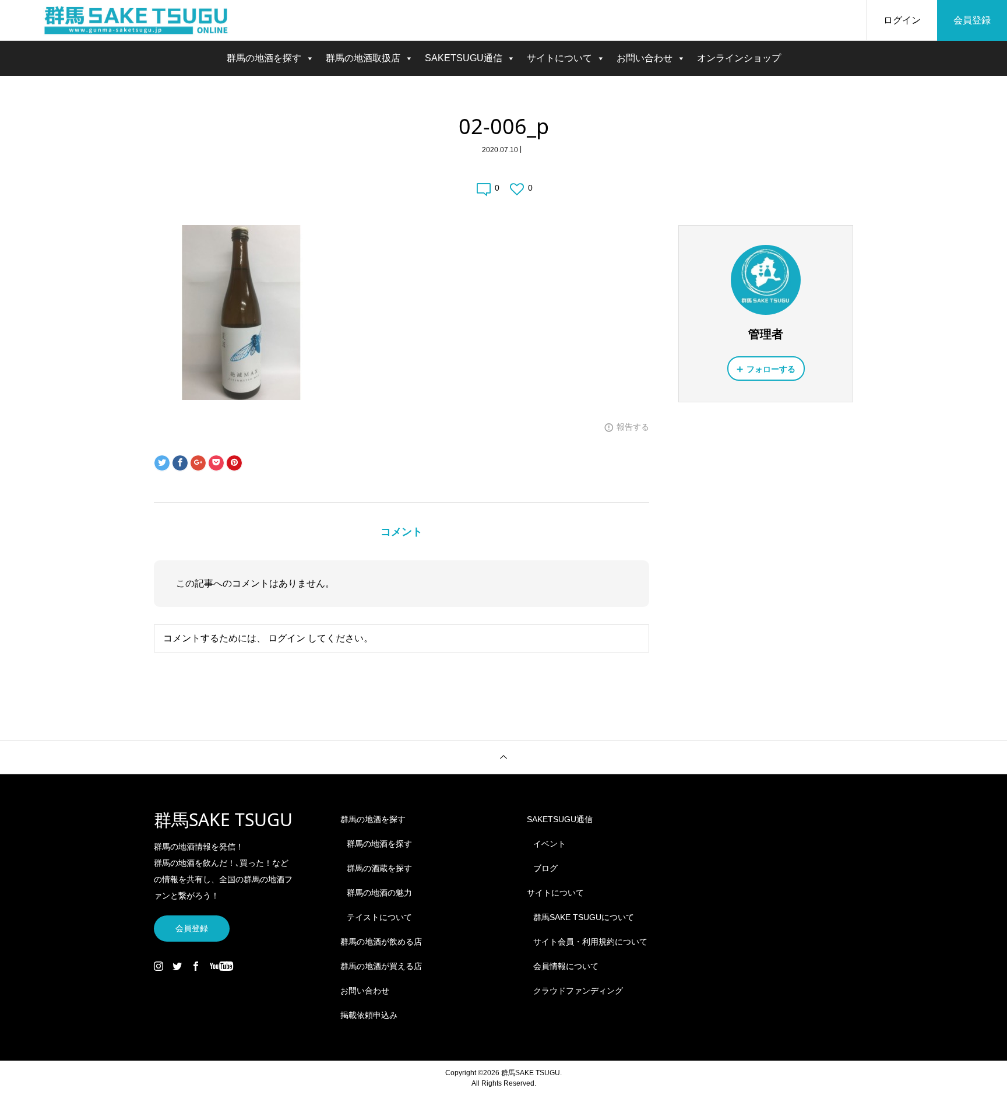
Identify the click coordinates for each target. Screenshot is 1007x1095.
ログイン (902, 20)
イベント (549, 843)
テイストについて (379, 917)
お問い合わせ (644, 58)
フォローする (771, 369)
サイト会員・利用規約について (590, 941)
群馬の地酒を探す (264, 58)
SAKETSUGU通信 (463, 58)
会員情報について (565, 966)
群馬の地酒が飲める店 (381, 941)
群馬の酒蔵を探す (379, 868)
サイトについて (559, 58)
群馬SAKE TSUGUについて (583, 917)
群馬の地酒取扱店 (363, 58)
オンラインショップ (739, 58)
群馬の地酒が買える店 (381, 966)
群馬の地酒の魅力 (379, 892)
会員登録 (972, 20)
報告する (633, 426)
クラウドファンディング (578, 990)
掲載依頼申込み (368, 1015)
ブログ (545, 868)
